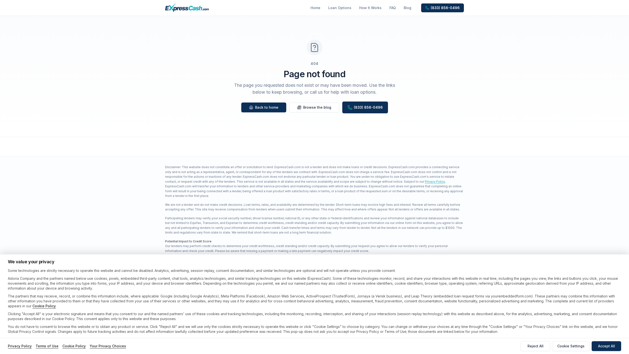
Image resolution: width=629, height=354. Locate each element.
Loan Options (339, 8)
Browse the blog (317, 107)
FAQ (392, 8)
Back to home (266, 107)
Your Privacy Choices (108, 346)
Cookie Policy (44, 306)
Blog (407, 8)
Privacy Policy (435, 181)
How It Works (370, 8)
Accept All (606, 346)
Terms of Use (47, 346)
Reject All (535, 346)
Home (315, 8)
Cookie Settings (571, 346)
